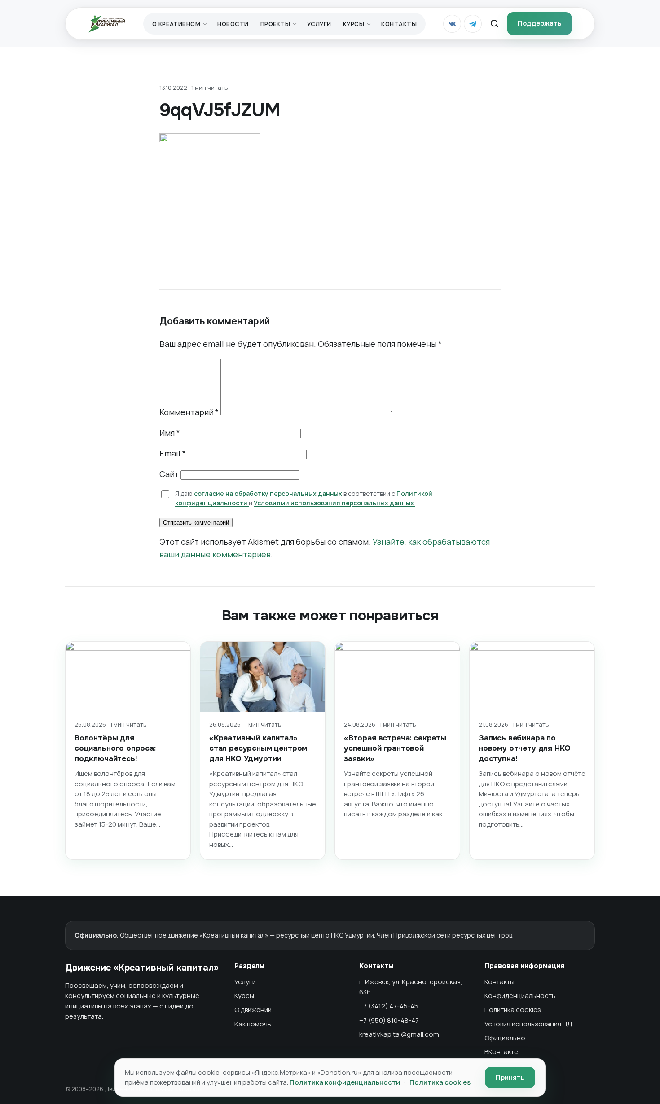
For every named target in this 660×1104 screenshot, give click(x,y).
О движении (253, 1009)
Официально (504, 1038)
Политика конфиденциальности (345, 1082)
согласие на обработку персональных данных (268, 493)
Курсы (354, 24)
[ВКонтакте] (452, 24)
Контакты (399, 24)
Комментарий (189, 412)
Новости (233, 24)
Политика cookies (512, 1009)
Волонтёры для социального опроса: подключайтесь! (115, 748)
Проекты (275, 24)
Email (172, 453)
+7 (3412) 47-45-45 (388, 1006)
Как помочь (252, 1024)
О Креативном (176, 24)
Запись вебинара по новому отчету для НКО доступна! (524, 748)
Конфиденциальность (519, 995)
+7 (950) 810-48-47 (389, 1020)
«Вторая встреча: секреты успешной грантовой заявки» (395, 748)
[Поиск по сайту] (494, 24)
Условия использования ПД (528, 1024)
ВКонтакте (501, 1051)
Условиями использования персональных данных (334, 503)
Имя (169, 432)
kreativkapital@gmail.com (399, 1034)
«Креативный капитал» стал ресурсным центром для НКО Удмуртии (258, 748)
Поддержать (539, 23)
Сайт (169, 474)
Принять (510, 1077)
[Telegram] (473, 24)
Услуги (319, 24)
